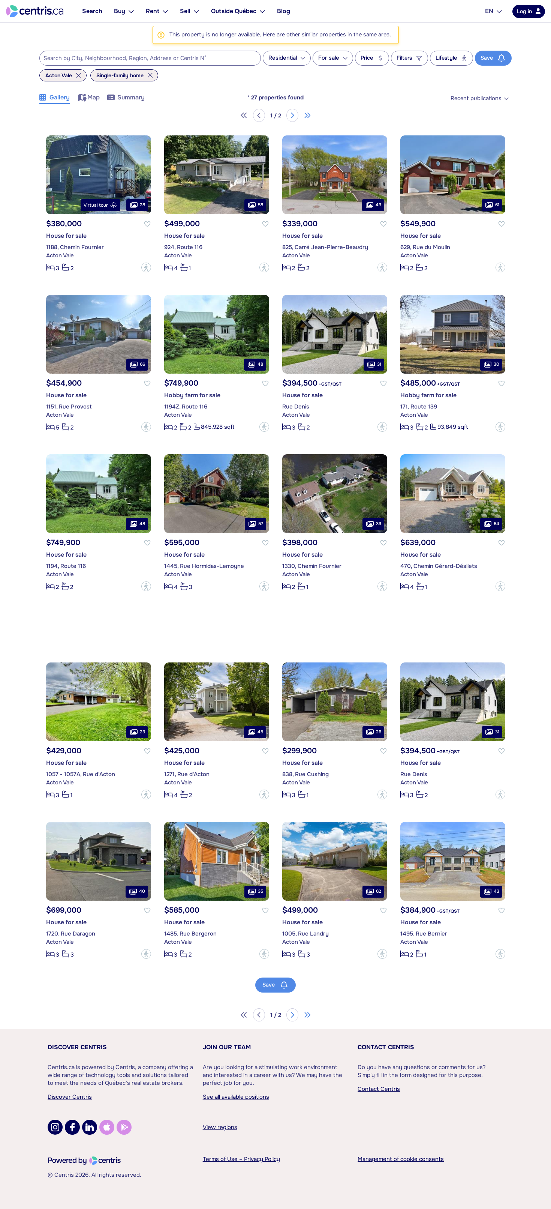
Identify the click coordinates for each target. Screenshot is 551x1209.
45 (260, 732)
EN (489, 11)
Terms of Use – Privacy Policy (241, 1159)
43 (496, 891)
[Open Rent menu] (165, 11)
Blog (283, 11)
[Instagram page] (55, 1127)
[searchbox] (145, 58)
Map (93, 97)
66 (142, 364)
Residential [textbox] (282, 58)
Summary (131, 97)
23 (142, 732)
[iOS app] (106, 1127)
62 (378, 891)
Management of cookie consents (401, 1159)
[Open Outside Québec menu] (262, 11)
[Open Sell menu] (196, 11)
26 (378, 732)
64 (496, 524)
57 (260, 524)
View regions (220, 1127)
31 (379, 364)
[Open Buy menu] (131, 11)
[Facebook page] (72, 1127)
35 (260, 891)
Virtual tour (96, 205)
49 (378, 205)
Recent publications (476, 98)
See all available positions (236, 1097)
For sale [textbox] (328, 58)
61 (497, 205)
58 (260, 205)
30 (496, 364)
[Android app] (124, 1127)
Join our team (227, 1047)
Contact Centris (386, 1047)
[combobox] (150, 58)
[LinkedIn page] (89, 1127)
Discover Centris (77, 1047)
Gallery (59, 97)
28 (142, 205)
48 (260, 364)
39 (378, 524)
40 (142, 891)
